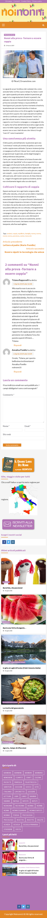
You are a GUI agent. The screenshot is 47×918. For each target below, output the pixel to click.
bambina (7, 773)
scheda (7, 824)
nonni (5, 236)
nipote (26, 801)
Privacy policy (37, 1)
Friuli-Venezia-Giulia (18, 662)
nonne (38, 233)
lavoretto (20, 792)
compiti (19, 777)
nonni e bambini (19, 810)
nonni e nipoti (36, 810)
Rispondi (17, 345)
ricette (30, 820)
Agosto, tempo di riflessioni (14, 748)
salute (40, 820)
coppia (15, 233)
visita (18, 829)
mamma (33, 796)
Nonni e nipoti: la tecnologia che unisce (24, 250)
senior (22, 236)
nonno (10, 236)
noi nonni (20, 806)
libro (24, 796)
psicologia (27, 815)
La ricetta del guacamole (13, 708)
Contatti (17, 1)
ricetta (20, 820)
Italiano (8, 792)
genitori (8, 787)
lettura (7, 796)
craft (28, 777)
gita (37, 787)
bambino (39, 773)
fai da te (7, 782)
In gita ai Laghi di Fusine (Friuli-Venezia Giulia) (22, 668)
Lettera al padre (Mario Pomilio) (19, 243)
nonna (33, 233)
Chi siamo (8, 1)
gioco (28, 787)
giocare (18, 787)
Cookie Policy (26, 1)
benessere (8, 777)
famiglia (27, 233)
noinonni (8, 806)
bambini (28, 773)
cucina (38, 777)
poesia (16, 815)
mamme (7, 801)
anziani (9, 233)
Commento (8, 395)
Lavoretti (6, 582)
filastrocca (31, 782)
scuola (16, 824)
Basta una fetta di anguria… (14, 628)
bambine (18, 773)
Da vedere (6, 662)
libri (16, 796)
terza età (28, 236)
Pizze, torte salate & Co (26, 702)
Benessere (6, 622)
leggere (31, 792)
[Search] (43, 25)
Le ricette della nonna (10, 702)
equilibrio (21, 233)
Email (28, 426)
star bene (8, 829)
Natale (16, 801)
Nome (6, 426)
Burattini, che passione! (13, 588)
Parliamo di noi (9, 35)
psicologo (8, 820)
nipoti (35, 801)
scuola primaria (30, 824)
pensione (16, 236)
